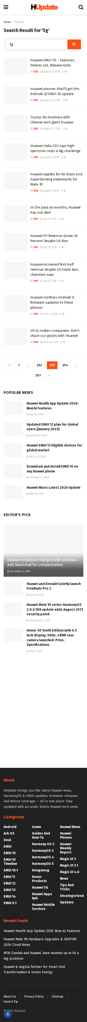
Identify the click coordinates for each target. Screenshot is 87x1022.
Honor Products (39, 879)
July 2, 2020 (36, 651)
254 (65, 365)
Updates (67, 902)
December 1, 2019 (19, 571)
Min (36, 71)
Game (36, 827)
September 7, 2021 (39, 620)
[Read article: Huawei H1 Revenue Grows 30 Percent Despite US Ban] (16, 242)
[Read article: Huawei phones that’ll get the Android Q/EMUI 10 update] (16, 95)
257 (38, 375)
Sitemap (57, 996)
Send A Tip (11, 1001)
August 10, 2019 (51, 100)
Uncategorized (72, 896)
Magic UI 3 (68, 859)
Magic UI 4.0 (69, 872)
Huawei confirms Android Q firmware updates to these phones (52, 302)
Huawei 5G (40, 887)
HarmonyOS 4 (43, 857)
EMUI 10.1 (11, 870)
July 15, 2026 (36, 414)
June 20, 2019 (50, 342)
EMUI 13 (9, 890)
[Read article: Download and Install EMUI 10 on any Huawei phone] (13, 471)
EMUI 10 (10, 853)
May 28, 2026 (36, 493)
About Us (10, 996)
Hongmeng (40, 870)
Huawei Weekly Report (65, 848)
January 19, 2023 (38, 435)
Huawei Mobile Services (43, 907)
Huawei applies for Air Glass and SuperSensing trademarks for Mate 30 (56, 179)
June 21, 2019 (50, 314)
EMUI (7, 846)
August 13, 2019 (51, 71)
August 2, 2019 (51, 157)
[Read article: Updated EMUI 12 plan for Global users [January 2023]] (13, 429)
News (64, 878)
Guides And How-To (41, 835)
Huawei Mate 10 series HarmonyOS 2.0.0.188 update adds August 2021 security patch (55, 609)
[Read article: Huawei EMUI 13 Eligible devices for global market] (13, 450)
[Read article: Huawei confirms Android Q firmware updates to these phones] (16, 303)
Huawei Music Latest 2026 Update (53, 488)
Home (7, 22)
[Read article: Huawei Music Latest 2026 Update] (13, 492)
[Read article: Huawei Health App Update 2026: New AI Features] (13, 408)
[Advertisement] (43, 709)
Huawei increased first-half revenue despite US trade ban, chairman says (54, 269)
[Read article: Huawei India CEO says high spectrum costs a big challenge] (16, 152)
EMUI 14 (10, 896)
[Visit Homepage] (43, 7)
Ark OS (9, 833)
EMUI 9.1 (10, 903)
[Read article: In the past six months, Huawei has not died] (16, 213)
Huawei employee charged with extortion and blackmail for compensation (42, 562)
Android (10, 827)
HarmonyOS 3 (43, 851)
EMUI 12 (9, 883)
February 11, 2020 (39, 477)
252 (39, 365)
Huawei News (70, 827)
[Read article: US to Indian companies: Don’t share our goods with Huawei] (16, 337)
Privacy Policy (34, 996)
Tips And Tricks (67, 887)
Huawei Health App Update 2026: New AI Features (42, 931)
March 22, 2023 (37, 456)
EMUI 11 (9, 877)
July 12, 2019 (49, 281)
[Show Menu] (6, 7)
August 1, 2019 (50, 190)
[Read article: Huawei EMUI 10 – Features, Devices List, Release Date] (16, 66)
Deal (7, 840)
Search (19, 22)
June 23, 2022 (36, 594)
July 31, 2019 (49, 219)
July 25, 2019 (50, 247)
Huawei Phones (66, 835)
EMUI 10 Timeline (10, 862)
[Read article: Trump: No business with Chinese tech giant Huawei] (16, 123)
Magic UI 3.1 (69, 865)
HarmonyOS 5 (43, 864)
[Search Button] (81, 7)
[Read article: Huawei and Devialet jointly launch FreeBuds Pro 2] (13, 588)
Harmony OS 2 (43, 844)
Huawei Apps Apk (42, 896)
